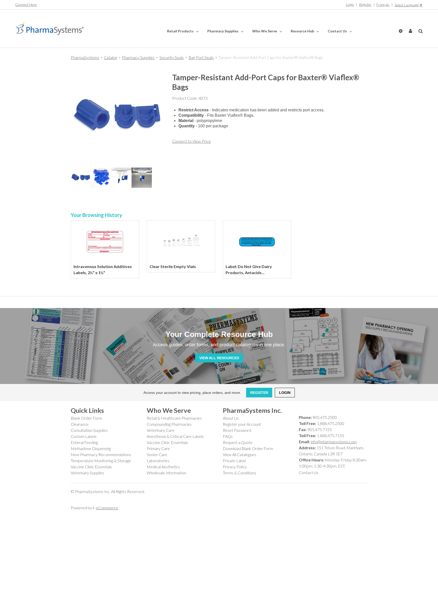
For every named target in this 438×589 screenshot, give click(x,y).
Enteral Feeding (84, 442)
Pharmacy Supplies (223, 31)
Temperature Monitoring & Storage (101, 460)
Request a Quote (237, 442)
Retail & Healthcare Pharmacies (174, 418)
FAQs (228, 436)
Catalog (110, 57)
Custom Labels (84, 436)
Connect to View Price (191, 141)
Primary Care (158, 448)
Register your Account (242, 424)
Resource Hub (303, 31)
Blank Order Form (86, 418)
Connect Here (26, 4)
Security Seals (171, 57)
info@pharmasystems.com (334, 441)
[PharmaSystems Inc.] (49, 28)
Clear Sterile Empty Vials (173, 266)
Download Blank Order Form (248, 448)
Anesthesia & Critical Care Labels (175, 436)
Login (350, 4)
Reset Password (237, 430)
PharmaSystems (85, 57)
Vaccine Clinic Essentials (91, 466)
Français (383, 4)
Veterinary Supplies (87, 472)
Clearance (79, 424)
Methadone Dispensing (91, 448)
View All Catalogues (239, 454)
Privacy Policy (235, 466)
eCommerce (107, 507)
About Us (231, 418)
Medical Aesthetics (163, 466)
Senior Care (157, 454)
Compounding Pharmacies (169, 424)
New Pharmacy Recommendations (101, 454)
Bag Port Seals (201, 57)
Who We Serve (265, 31)
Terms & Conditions (239, 472)
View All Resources (219, 358)
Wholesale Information (166, 472)
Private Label (234, 460)
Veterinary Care (160, 430)
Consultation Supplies (89, 430)
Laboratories (158, 460)
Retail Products (180, 31)
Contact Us (338, 31)
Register (365, 4)
